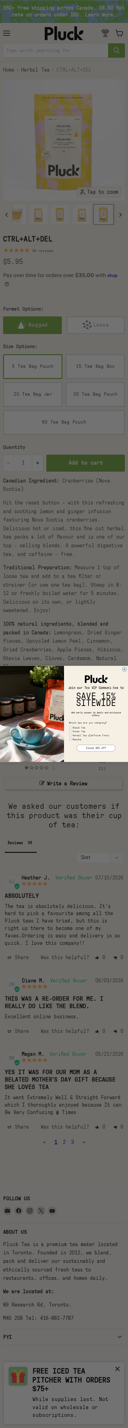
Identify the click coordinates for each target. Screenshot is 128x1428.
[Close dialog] (124, 669)
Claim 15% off (96, 748)
